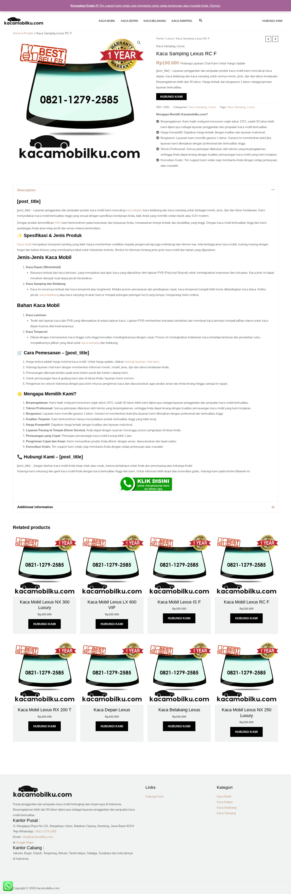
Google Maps (25, 842)
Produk (28, 33)
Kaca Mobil (224, 796)
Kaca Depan (225, 802)
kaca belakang (49, 294)
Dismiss (215, 5)
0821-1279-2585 (45, 831)
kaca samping (90, 342)
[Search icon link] (201, 21)
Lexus (170, 38)
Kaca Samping (165, 46)
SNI (57, 222)
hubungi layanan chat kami (142, 361)
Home (17, 33)
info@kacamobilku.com (38, 837)
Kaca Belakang (226, 807)
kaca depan (133, 210)
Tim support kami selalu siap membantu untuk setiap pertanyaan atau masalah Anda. (140, 5)
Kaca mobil (24, 244)
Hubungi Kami (171, 96)
